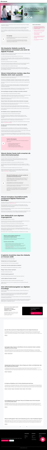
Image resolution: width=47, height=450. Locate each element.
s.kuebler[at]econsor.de (36, 311)
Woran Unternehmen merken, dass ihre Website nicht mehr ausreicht (39, 30)
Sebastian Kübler (30, 14)
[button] (45, 1)
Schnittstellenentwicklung (8, 122)
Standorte (26, 436)
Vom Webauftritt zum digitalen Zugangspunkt (38, 40)
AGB (32, 436)
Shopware (40, 436)
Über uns (26, 435)
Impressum (33, 435)
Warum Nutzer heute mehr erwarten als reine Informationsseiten (38, 33)
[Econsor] (4, 1)
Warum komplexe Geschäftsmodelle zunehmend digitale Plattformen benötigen (39, 37)
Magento (40, 435)
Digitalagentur (10, 371)
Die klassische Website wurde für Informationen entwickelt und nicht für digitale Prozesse (39, 27)
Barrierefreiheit (34, 439)
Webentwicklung (10, 353)
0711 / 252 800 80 (34, 310)
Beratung (6, 335)
